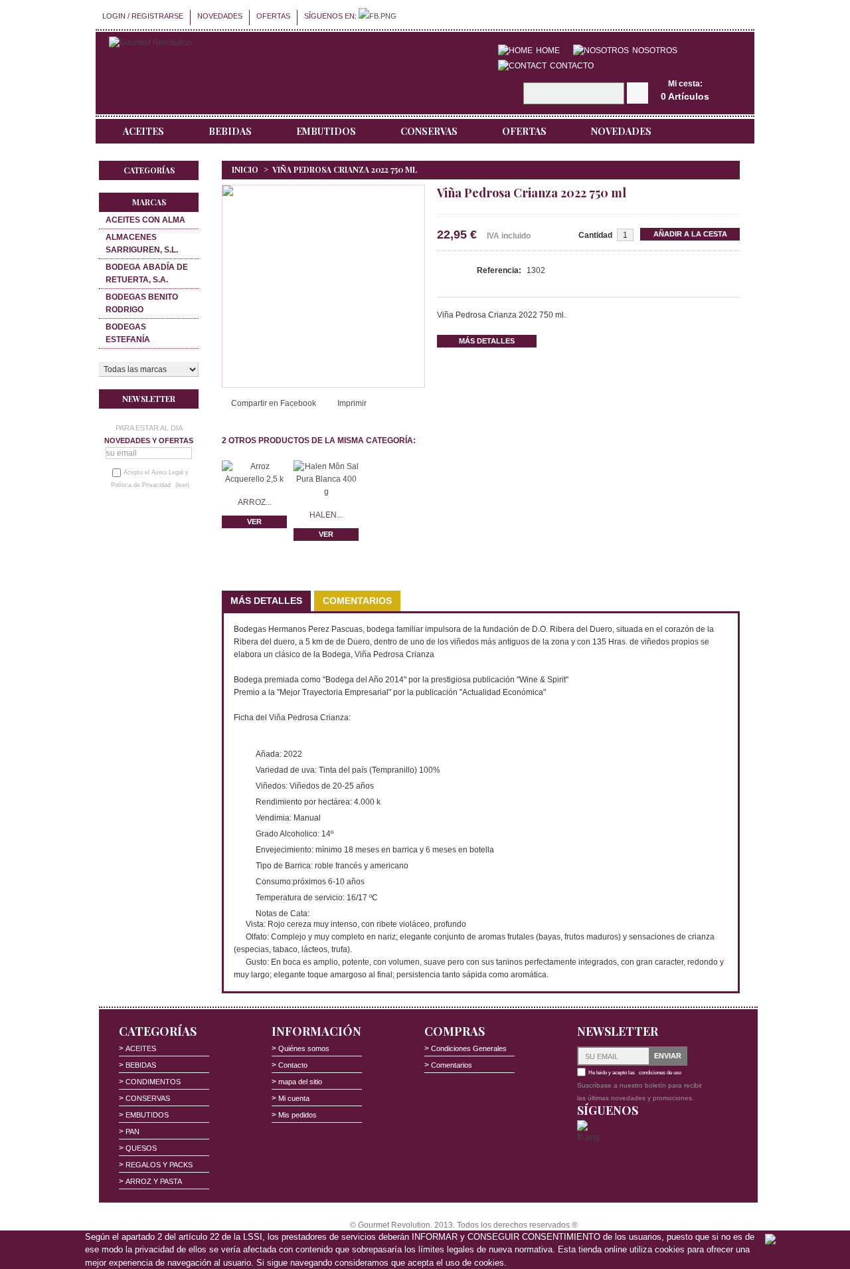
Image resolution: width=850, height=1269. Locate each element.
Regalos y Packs (159, 1165)
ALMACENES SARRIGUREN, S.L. (142, 243)
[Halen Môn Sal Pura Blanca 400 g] (326, 466)
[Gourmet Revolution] (150, 43)
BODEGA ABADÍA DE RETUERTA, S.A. (147, 273)
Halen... (326, 515)
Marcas (149, 202)
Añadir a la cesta (690, 234)
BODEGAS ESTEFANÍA (128, 333)
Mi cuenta (293, 1098)
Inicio (245, 169)
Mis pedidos (297, 1115)
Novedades (219, 16)
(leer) (182, 485)
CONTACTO (572, 65)
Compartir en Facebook (273, 403)
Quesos (141, 1148)
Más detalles (487, 341)
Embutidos (326, 131)
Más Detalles (266, 600)
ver (254, 522)
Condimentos (153, 1082)
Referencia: (500, 270)
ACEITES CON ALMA (145, 220)
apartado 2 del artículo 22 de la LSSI (192, 1237)
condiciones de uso (660, 1073)
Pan (132, 1131)
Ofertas (273, 16)
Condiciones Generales (469, 1048)
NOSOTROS (654, 50)
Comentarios (357, 600)
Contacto (292, 1065)
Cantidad (595, 235)
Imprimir (352, 403)
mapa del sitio (300, 1082)
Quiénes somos (303, 1048)
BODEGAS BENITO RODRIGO (142, 303)
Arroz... (255, 502)
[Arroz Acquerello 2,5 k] (254, 466)
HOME (548, 50)
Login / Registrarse (142, 16)
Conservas (429, 131)
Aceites (143, 131)
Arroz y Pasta (154, 1181)
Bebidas (230, 131)
